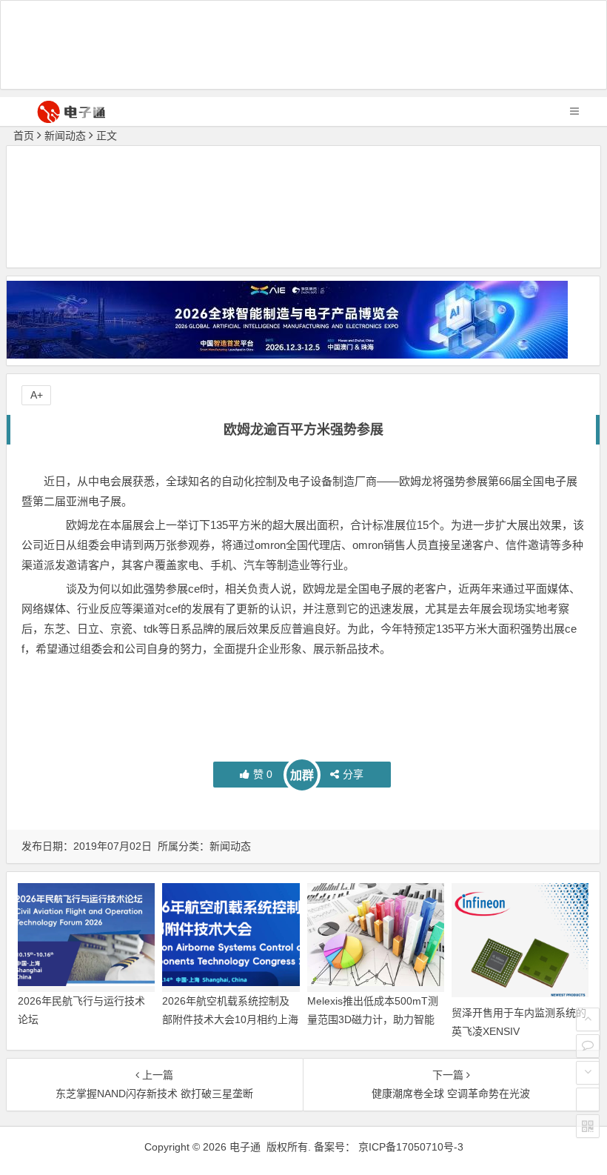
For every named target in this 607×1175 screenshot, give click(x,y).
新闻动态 (65, 136)
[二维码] (588, 1126)
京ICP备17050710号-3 (410, 1147)
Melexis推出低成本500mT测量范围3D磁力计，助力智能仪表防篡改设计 (372, 1019)
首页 (23, 136)
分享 (353, 774)
